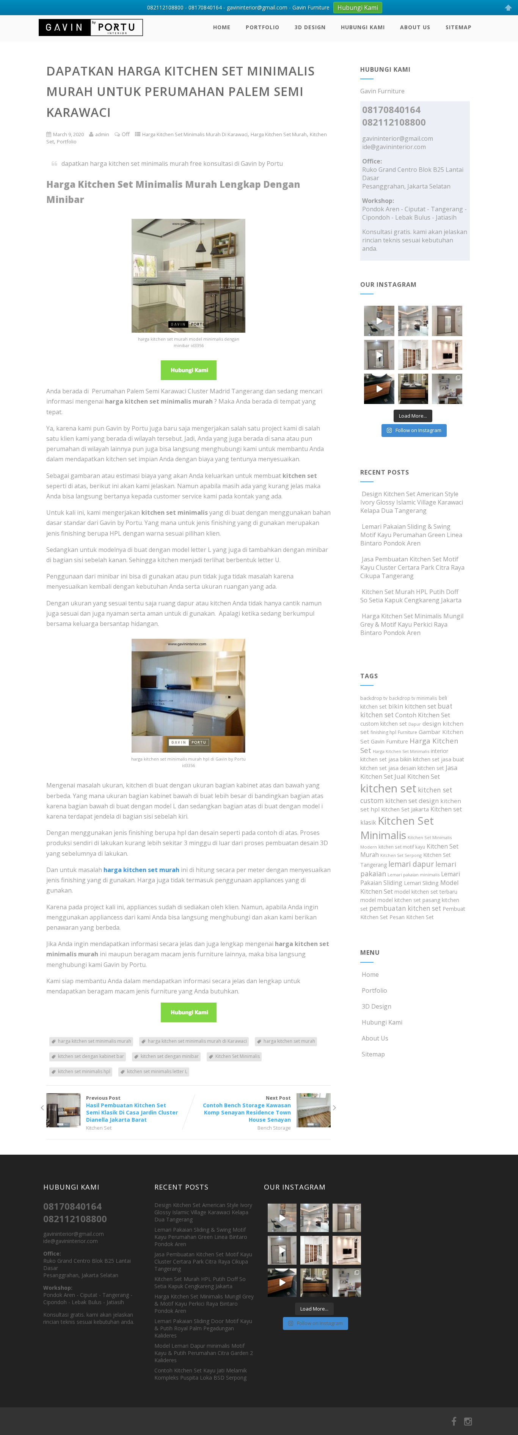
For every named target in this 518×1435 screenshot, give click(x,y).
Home (222, 27)
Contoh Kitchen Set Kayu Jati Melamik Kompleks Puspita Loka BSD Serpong (200, 1374)
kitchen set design (412, 800)
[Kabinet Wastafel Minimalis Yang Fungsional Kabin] (413, 389)
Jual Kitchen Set (417, 776)
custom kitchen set (383, 723)
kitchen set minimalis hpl (84, 1071)
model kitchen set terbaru (425, 891)
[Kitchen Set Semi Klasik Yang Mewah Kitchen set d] (413, 321)
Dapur (414, 724)
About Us (415, 27)
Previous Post (132, 1108)
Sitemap (459, 27)
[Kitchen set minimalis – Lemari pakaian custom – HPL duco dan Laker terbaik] (91, 37)
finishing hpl (383, 732)
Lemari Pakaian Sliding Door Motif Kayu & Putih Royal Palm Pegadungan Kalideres (203, 1328)
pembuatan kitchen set (405, 908)
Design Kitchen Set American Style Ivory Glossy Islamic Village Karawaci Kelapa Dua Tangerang (411, 502)
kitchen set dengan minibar (170, 1056)
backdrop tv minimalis (413, 698)
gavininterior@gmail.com (397, 138)
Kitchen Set (98, 1127)
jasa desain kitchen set (416, 768)
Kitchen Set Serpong (401, 855)
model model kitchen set (390, 900)
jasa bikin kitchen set (414, 759)
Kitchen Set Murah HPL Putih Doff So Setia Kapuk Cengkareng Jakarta (410, 596)
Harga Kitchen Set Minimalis (401, 751)
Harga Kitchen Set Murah (279, 134)
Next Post (247, 1108)
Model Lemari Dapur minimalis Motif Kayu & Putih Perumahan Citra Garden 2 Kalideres (203, 1353)
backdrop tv (374, 698)
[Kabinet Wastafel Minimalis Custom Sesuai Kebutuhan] (379, 389)
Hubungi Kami (363, 27)
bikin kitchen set (412, 706)
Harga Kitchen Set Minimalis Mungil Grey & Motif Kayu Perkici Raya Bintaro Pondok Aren (411, 624)
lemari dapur (411, 864)
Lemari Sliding (421, 882)
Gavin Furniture (389, 741)
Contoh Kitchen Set (422, 715)
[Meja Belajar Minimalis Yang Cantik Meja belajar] (447, 389)
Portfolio (262, 27)
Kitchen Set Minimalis (237, 1056)
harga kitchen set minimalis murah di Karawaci (197, 1041)
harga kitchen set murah (289, 1041)
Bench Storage (274, 1127)
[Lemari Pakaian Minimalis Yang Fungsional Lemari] (379, 355)
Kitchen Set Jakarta (405, 809)
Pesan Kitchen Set (411, 917)
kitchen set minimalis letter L (157, 1071)
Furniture (407, 732)
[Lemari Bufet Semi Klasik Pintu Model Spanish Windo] (413, 355)
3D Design (310, 27)
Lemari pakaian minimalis (414, 874)
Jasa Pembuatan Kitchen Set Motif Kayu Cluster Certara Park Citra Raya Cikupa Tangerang (412, 567)
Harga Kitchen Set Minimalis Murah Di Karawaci (195, 134)
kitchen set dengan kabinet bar (91, 1056)
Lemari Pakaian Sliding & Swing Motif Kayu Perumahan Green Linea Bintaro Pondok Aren (411, 534)
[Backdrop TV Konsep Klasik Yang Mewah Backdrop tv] (447, 355)
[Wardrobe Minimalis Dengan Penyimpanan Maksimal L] (447, 321)
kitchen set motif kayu (401, 847)
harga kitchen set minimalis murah (94, 1041)
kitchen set (388, 788)
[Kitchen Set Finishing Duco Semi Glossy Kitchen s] (379, 321)
